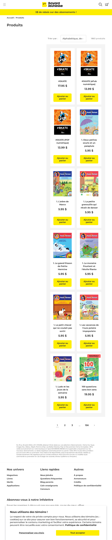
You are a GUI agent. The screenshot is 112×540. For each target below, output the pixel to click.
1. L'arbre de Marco (62, 203)
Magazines (12, 475)
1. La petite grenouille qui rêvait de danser (89, 204)
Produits (20, 18)
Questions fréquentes (51, 478)
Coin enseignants (49, 485)
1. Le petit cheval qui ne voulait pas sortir (62, 328)
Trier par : (53, 38)
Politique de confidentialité (80, 525)
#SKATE (62, 81)
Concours (45, 489)
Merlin (10, 482)
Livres (10, 478)
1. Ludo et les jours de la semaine (62, 389)
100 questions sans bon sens (89, 388)
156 (87, 425)
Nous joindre (46, 475)
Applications (13, 485)
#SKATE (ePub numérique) (89, 83)
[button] (4, 4)
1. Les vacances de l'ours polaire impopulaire (89, 328)
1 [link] (57, 425)
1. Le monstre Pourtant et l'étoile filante (89, 266)
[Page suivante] (94, 425)
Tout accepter (77, 533)
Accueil (10, 18)
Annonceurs (80, 478)
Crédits (77, 482)
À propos (78, 475)
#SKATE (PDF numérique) (62, 141)
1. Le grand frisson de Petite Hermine (62, 266)
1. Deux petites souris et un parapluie (89, 143)
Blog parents (46, 482)
